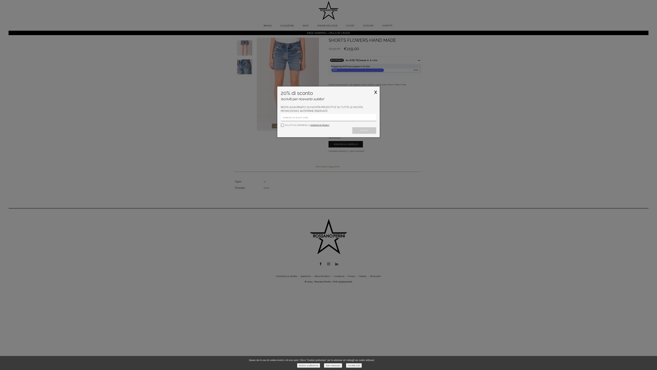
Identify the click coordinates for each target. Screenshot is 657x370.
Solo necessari (333, 365)
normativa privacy (320, 125)
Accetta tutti (354, 365)
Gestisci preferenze (308, 365)
